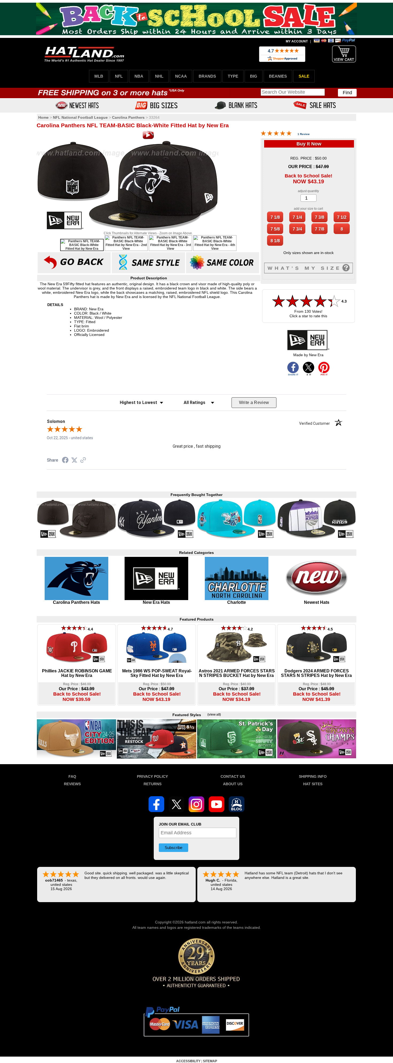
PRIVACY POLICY (152, 776)
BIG (253, 76)
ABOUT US (232, 784)
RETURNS (152, 784)
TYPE (233, 76)
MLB (98, 76)
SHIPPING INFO (313, 776)
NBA (138, 76)
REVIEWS (72, 784)
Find (347, 92)
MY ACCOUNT (297, 41)
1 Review (304, 134)
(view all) (214, 714)
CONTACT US (233, 776)
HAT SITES (312, 784)
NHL (159, 76)
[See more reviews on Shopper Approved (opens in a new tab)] (83, 460)
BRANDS (207, 76)
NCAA (181, 76)
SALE (304, 76)
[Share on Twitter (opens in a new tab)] (74, 460)
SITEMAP (210, 1061)
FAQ (72, 776)
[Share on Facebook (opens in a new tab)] (65, 461)
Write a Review (254, 402)
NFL (119, 76)
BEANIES (278, 76)
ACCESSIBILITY (188, 1061)
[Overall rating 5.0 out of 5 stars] (276, 134)
